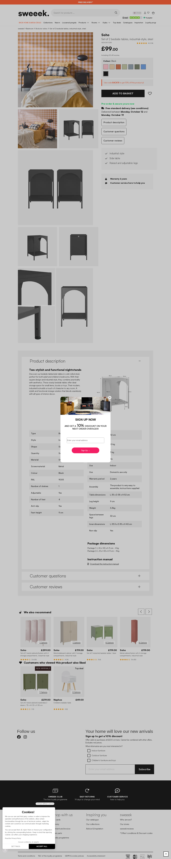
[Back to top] (165, 854)
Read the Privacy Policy (13, 838)
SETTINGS (15, 846)
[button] (5, 850)
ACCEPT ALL (41, 846)
